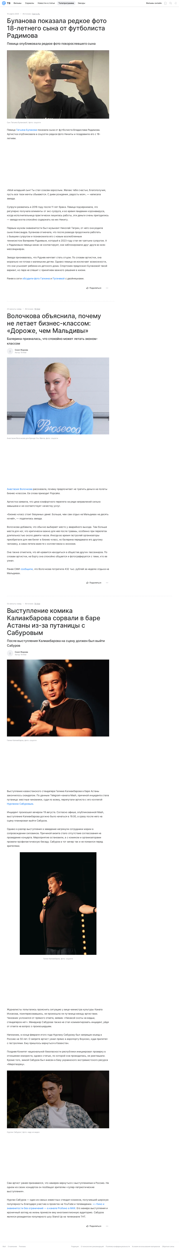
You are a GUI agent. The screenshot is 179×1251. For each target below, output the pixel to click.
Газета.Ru (36, 14)
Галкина (45, 278)
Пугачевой (59, 278)
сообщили (27, 569)
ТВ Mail (37, 309)
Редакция (75, 1249)
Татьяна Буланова (26, 129)
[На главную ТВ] (8, 3)
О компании (12, 1249)
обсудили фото (31, 278)
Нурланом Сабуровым (20, 803)
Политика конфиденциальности (118, 1249)
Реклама (22, 1249)
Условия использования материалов (146, 1249)
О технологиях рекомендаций (92, 1249)
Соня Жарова (21, 350)
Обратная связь (168, 1249)
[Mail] (4, 3)
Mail (4, 1249)
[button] (58, 396)
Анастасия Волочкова (19, 489)
